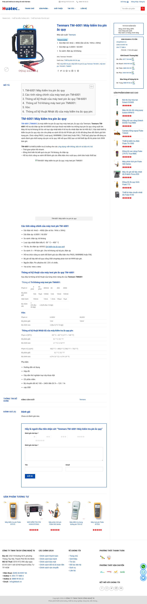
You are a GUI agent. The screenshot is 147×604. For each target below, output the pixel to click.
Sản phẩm (43, 9)
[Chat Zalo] (143, 572)
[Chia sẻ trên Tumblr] (75, 71)
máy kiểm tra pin (65, 64)
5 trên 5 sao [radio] (30, 440)
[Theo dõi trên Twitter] (111, 588)
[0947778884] (143, 566)
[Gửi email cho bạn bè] (64, 71)
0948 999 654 (128, 64)
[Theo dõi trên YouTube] (121, 588)
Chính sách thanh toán (49, 556)
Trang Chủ (29, 9)
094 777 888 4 (121, 47)
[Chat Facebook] (143, 578)
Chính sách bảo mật (48, 562)
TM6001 (68, 66)
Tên (26, 465)
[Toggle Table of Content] (90, 86)
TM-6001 (62, 66)
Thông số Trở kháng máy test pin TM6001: (50, 103)
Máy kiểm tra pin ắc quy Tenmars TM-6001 (85, 64)
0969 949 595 (127, 73)
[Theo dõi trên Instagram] (107, 588)
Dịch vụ (73, 568)
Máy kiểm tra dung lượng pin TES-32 (76, 523)
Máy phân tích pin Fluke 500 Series (55, 523)
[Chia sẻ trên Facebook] (58, 71)
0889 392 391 (127, 68)
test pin (48, 282)
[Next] (106, 518)
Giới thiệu (58, 9)
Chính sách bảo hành (48, 559)
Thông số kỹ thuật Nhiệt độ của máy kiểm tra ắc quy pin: (59, 111)
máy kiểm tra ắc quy (60, 330)
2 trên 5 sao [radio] (41, 437)
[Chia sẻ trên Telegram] (78, 71)
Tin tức (71, 9)
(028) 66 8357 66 (121, 45)
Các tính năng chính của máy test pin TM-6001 (53, 94)
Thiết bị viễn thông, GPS (20, 18)
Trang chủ (6, 18)
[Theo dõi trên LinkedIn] (116, 588)
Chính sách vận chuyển (49, 568)
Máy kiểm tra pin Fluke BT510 (13, 523)
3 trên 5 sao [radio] (56, 437)
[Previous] (3, 518)
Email (68, 465)
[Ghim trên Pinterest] (67, 71)
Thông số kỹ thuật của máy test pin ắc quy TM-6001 (56, 99)
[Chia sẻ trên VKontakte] (69, 71)
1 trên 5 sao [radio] (29, 437)
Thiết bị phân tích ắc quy (40, 18)
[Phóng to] (6, 69)
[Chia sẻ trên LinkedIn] (72, 71)
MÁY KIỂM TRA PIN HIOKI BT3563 (34, 523)
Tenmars (72, 35)
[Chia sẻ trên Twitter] (61, 71)
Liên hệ (84, 9)
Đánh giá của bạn (31, 433)
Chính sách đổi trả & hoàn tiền (52, 565)
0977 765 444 (127, 59)
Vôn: (27, 107)
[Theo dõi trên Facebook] (102, 588)
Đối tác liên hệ (75, 565)
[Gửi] (143, 9)
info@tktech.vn (121, 42)
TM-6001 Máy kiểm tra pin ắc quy (45, 90)
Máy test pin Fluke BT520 (97, 523)
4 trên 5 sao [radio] (72, 437)
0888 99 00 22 (127, 83)
